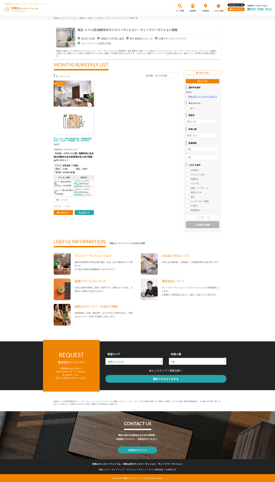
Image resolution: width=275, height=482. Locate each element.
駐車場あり (196, 210)
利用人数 (176, 354)
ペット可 (195, 183)
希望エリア (113, 354)
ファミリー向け (198, 174)
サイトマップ (118, 469)
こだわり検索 (218, 10)
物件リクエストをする (166, 379)
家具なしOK (196, 192)
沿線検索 (192, 10)
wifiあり (194, 205)
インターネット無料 (200, 201)
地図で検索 (204, 72)
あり (192, 108)
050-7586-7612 (261, 9)
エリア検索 (180, 10)
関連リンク (104, 469)
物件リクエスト (236, 9)
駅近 (193, 196)
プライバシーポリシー (136, 469)
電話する (85, 212)
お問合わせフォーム (137, 450)
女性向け (195, 170)
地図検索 (205, 10)
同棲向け (195, 179)
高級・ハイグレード (200, 187)
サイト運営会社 (156, 469)
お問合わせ (65, 212)
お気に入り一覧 (237, 5)
